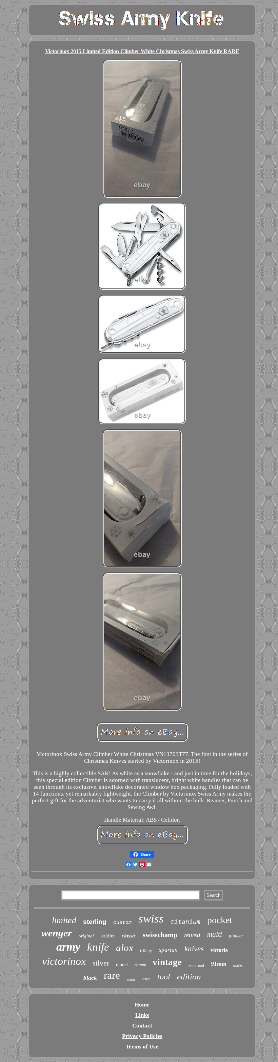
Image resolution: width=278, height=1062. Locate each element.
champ (140, 964)
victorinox (64, 961)
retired (192, 934)
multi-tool (196, 965)
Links (142, 1015)
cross (146, 978)
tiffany (146, 950)
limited (64, 920)
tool (163, 976)
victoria (219, 950)
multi (214, 934)
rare (112, 975)
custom (122, 923)
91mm (218, 963)
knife (98, 947)
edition (189, 976)
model (122, 964)
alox (124, 947)
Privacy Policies (142, 1036)
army (68, 946)
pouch (131, 979)
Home (142, 1004)
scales (237, 965)
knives (194, 949)
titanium (185, 922)
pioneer (236, 935)
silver (101, 963)
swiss (151, 918)
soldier (108, 935)
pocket (219, 920)
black (90, 978)
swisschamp (160, 934)
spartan (168, 950)
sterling (94, 921)
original (86, 935)
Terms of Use (142, 1046)
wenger (56, 932)
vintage (167, 962)
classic (129, 935)
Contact (142, 1025)
